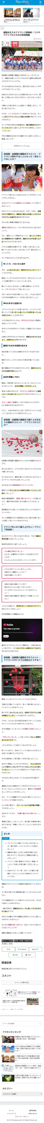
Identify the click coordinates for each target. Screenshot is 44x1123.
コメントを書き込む (22, 982)
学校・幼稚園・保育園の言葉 (24, 941)
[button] (28, 955)
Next (42, 16)
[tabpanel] (12, 15)
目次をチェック (19, 146)
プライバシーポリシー (22, 1116)
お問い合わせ (32, 1114)
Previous (2, 16)
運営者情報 (32, 1110)
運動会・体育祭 (8, 944)
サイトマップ (11, 1114)
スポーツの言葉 (8, 941)
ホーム (11, 1110)
